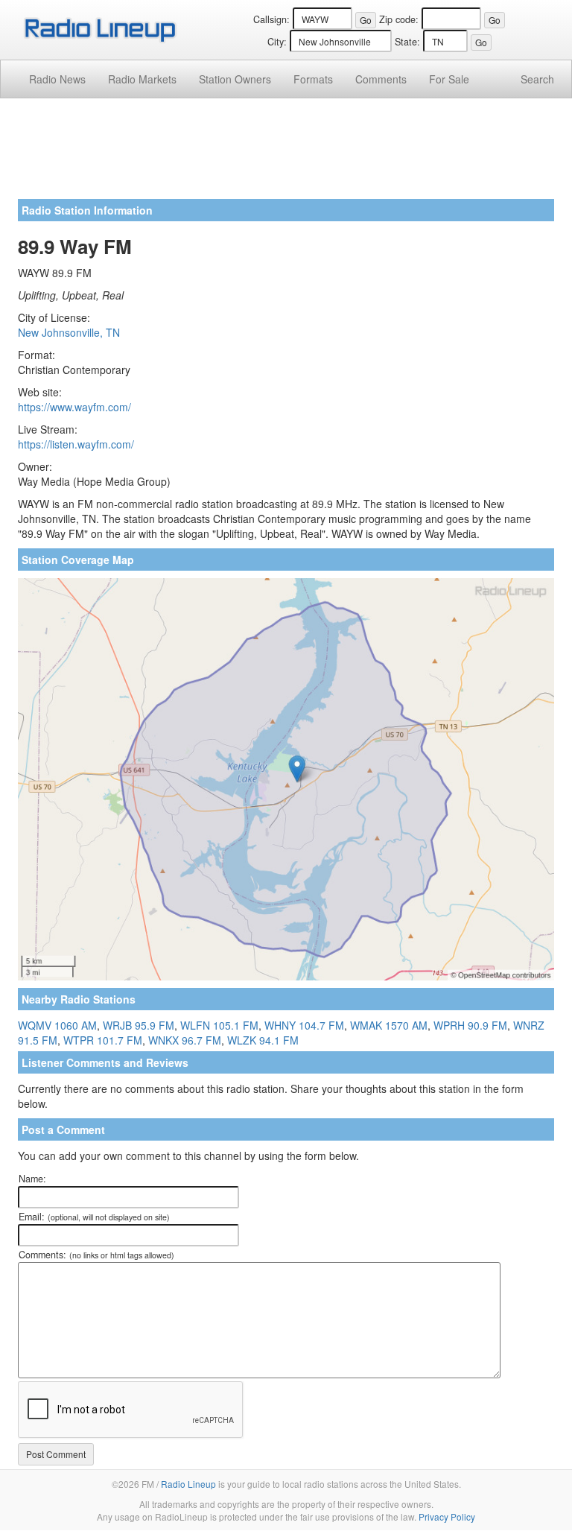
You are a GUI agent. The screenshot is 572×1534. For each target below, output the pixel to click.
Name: (32, 1178)
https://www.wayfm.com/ (74, 406)
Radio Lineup (188, 1483)
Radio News (57, 79)
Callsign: (271, 19)
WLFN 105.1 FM (219, 1025)
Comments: (96, 1254)
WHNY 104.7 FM (304, 1025)
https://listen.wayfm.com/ (76, 444)
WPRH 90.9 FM (470, 1025)
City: (277, 41)
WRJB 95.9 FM (138, 1025)
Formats (313, 79)
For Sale (449, 79)
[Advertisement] (286, 154)
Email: (94, 1216)
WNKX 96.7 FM (184, 1040)
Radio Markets (142, 79)
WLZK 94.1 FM (263, 1040)
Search (537, 79)
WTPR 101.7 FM (102, 1040)
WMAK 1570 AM (389, 1025)
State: (407, 41)
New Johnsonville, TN (69, 332)
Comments (381, 79)
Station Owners (235, 79)
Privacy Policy (447, 1516)
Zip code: (399, 19)
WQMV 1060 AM (57, 1025)
